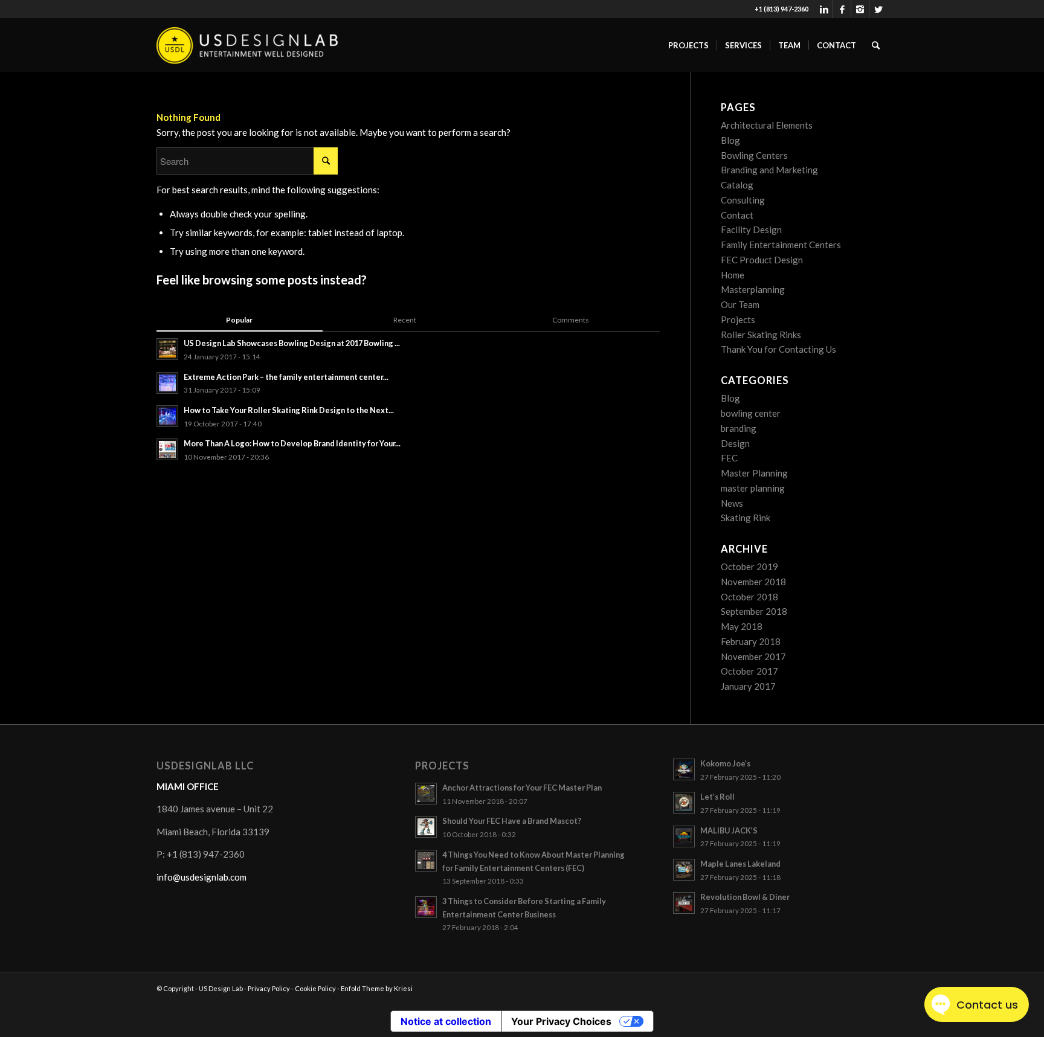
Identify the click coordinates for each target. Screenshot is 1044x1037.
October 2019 (749, 566)
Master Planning (754, 472)
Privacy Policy (269, 988)
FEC (729, 457)
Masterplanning (753, 289)
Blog (730, 140)
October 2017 (749, 671)
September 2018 (754, 611)
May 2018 (741, 626)
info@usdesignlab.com (201, 877)
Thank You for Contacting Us (778, 349)
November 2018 (753, 581)
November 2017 (753, 656)
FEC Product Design (762, 259)
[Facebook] (842, 9)
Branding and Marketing (769, 169)
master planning (753, 488)
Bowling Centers (754, 155)
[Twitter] (878, 9)
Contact (737, 215)
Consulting (743, 199)
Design (735, 443)
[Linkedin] (824, 9)
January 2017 (748, 686)
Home (732, 274)
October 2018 (749, 596)
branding (738, 428)
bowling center (751, 413)
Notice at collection (446, 1021)
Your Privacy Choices (561, 1021)
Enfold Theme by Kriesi (377, 988)
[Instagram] (860, 9)
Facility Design (751, 229)
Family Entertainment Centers (781, 244)
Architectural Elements (767, 125)
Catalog (737, 184)
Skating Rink (745, 517)
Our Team (740, 304)
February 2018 (751, 641)
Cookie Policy (315, 988)
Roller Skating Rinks (761, 334)
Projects (738, 319)
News (732, 503)
